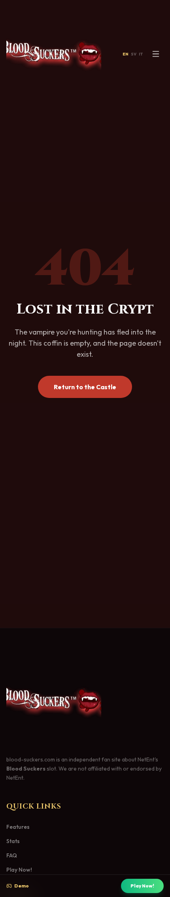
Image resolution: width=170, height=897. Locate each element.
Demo (21, 886)
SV (133, 54)
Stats (13, 841)
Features (18, 826)
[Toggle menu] (156, 54)
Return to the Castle (85, 387)
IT (141, 54)
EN (125, 54)
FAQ (11, 855)
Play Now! (142, 886)
